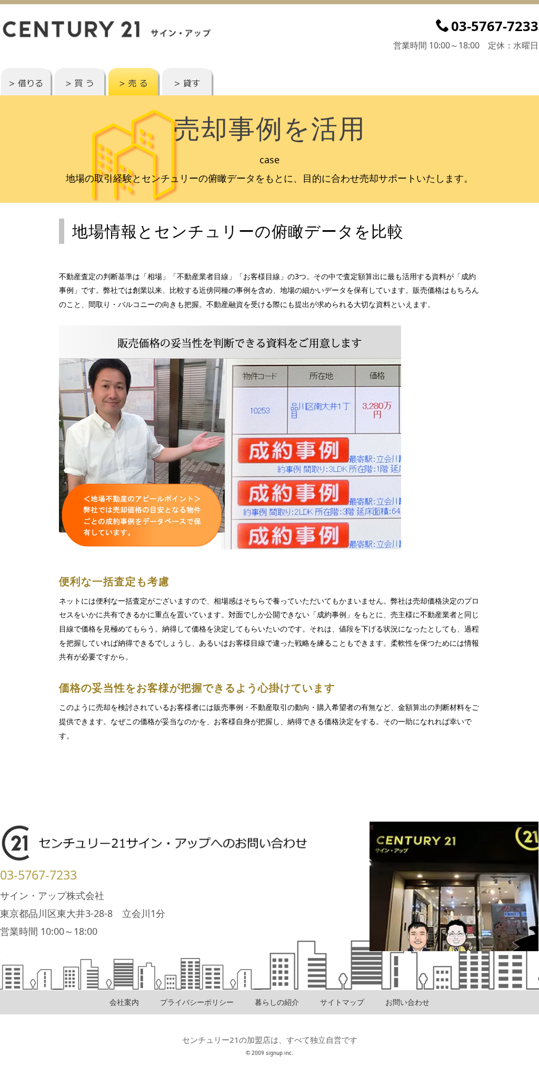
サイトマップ (342, 1002)
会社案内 (124, 1002)
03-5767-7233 (38, 874)
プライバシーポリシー (197, 1002)
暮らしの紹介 (277, 1002)
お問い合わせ (407, 1002)
